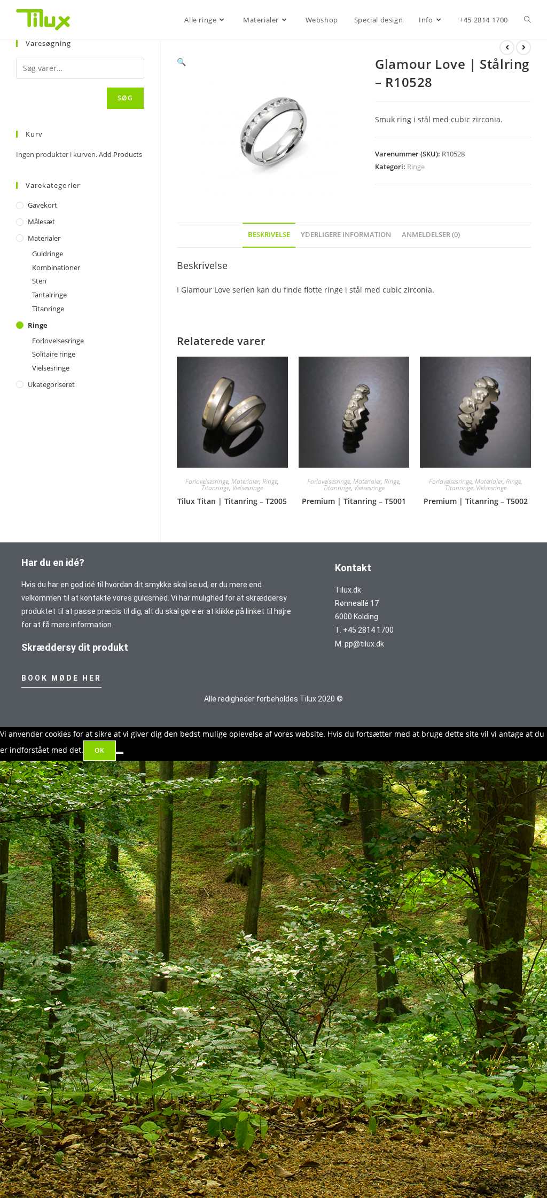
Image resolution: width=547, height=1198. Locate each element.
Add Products (120, 154)
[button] (181, 62)
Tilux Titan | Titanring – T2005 (232, 501)
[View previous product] (506, 47)
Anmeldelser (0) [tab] (431, 234)
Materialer (245, 481)
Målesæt (41, 221)
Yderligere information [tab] (346, 234)
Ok (100, 750)
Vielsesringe (247, 487)
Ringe (416, 166)
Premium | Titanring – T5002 (476, 501)
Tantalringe (49, 295)
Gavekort (42, 205)
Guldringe (47, 253)
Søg (125, 98)
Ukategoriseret (51, 384)
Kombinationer (56, 267)
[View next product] (523, 47)
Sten (39, 281)
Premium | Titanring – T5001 (354, 501)
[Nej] (119, 753)
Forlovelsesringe (206, 481)
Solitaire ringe (53, 354)
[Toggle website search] (527, 20)
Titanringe (215, 487)
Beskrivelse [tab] (269, 234)
